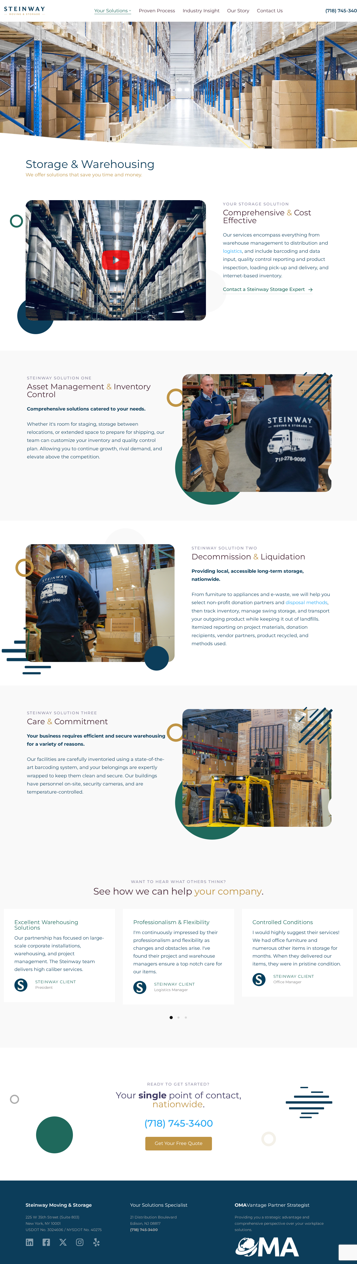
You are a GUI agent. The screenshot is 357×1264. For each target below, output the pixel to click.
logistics (232, 251)
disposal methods (306, 602)
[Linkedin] (29, 1242)
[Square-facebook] (46, 1242)
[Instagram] (79, 1242)
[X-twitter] (63, 1242)
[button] (116, 260)
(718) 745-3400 (178, 1123)
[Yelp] (96, 1242)
